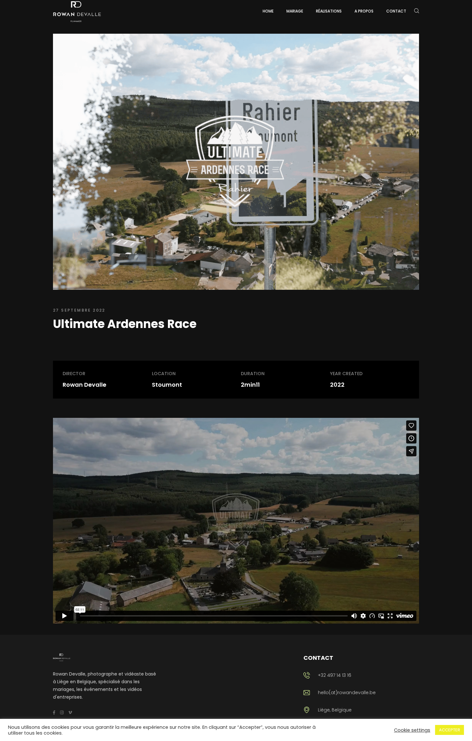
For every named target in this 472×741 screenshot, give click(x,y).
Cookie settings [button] (412, 730)
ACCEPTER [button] (449, 730)
